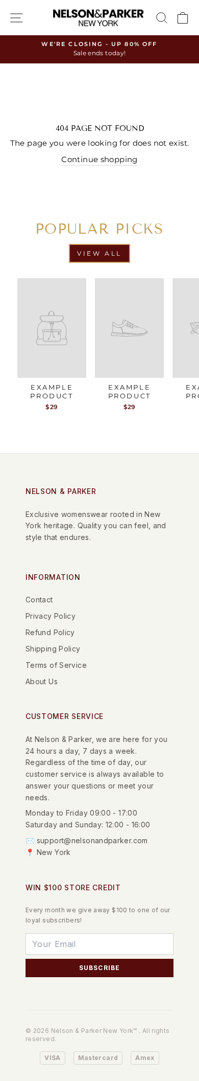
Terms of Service (56, 665)
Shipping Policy (53, 648)
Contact (39, 599)
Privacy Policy (51, 616)
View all (99, 253)
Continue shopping (99, 159)
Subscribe (99, 968)
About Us (42, 681)
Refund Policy (50, 632)
